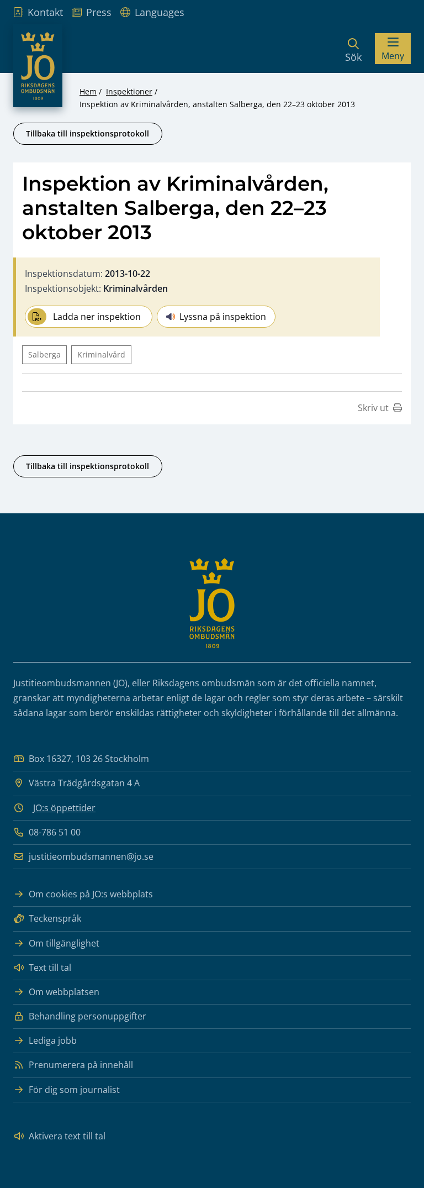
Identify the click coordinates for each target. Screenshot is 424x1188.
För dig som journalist (74, 1090)
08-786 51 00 (55, 832)
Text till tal (50, 967)
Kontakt (45, 12)
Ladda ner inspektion (97, 317)
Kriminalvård (101, 354)
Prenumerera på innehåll (81, 1065)
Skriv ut (373, 408)
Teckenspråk (55, 918)
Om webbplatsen (64, 992)
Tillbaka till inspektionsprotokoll (87, 133)
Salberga (44, 354)
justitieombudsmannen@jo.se (91, 856)
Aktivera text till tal (67, 1136)
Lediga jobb (53, 1040)
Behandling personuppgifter (87, 1016)
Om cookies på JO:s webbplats (91, 894)
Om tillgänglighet (64, 943)
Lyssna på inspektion (222, 317)
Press (99, 12)
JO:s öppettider (64, 808)
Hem (88, 91)
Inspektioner (129, 91)
